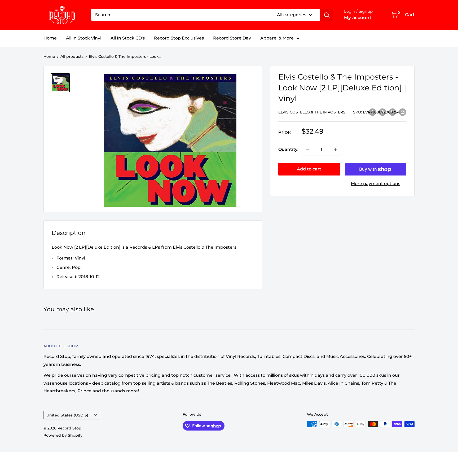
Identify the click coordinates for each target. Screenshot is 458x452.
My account (357, 17)
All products (71, 56)
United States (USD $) (67, 415)
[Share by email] (402, 112)
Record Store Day (232, 38)
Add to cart (309, 169)
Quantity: (288, 149)
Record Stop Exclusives (179, 38)
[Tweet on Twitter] (392, 112)
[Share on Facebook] (372, 112)
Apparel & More (277, 38)
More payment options (375, 183)
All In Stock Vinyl (83, 38)
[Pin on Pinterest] (382, 112)
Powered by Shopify (62, 435)
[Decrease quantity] (307, 149)
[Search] (326, 15)
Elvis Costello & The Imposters (311, 112)
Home (50, 38)
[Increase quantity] (335, 149)
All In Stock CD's (128, 38)
